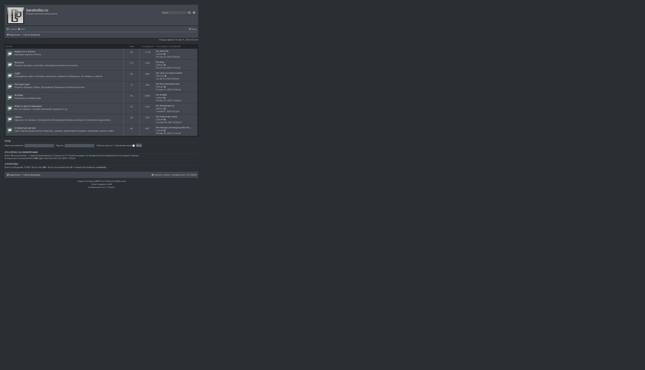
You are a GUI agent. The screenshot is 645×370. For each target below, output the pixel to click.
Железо (19, 62)
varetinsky (101, 167)
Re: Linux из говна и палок (169, 73)
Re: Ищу (160, 62)
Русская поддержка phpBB (101, 184)
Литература (22, 84)
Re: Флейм (161, 94)
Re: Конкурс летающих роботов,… (173, 127)
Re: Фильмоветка (165, 105)
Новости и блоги (24, 51)
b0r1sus (160, 75)
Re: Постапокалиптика (168, 83)
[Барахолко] (16, 15)
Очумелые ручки (25, 127)
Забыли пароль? (104, 145)
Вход (8, 141)
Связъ (18, 117)
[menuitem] (21, 29)
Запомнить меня (124, 145)
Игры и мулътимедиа (28, 106)
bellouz (159, 64)
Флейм (18, 95)
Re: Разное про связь (167, 116)
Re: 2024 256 (162, 51)
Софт (17, 73)
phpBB (95, 181)
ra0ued (159, 54)
